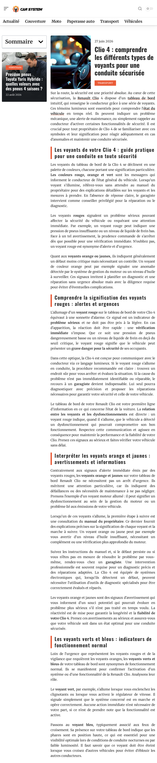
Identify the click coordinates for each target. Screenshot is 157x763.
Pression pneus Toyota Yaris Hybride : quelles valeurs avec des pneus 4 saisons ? (24, 81)
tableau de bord (141, 98)
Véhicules (15, 67)
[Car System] (27, 8)
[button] (40, 41)
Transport (105, 83)
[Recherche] (140, 9)
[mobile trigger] (7, 8)
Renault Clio (88, 98)
